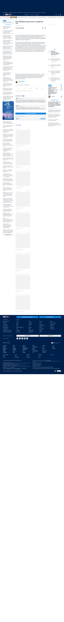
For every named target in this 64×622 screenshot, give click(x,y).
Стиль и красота (52, 249)
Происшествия (41, 252)
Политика (41, 251)
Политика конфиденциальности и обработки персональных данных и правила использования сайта (46, 295)
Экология (51, 252)
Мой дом (30, 254)
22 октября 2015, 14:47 (18, 25)
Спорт (51, 248)
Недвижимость (5, 12)
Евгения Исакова (21, 81)
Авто (17, 248)
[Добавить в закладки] (43, 28)
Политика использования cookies (37, 291)
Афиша (25, 12)
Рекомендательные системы (36, 292)
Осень (40, 249)
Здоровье (18, 258)
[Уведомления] (58, 14)
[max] (25, 265)
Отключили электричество (7, 22)
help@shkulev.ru (9, 295)
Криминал (30, 249)
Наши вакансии (5, 254)
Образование (31, 258)
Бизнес (17, 249)
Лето (29, 252)
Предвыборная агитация (7, 257)
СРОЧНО (4, 20)
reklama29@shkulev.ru (48, 287)
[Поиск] (56, 14)
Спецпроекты (52, 255)
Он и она (40, 248)
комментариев (20, 28)
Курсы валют (33, 12)
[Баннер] (13, 17)
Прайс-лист (5, 249)
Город (17, 252)
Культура (30, 251)
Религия (40, 257)
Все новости (8, 24)
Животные (18, 257)
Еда (17, 255)
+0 (42, 103)
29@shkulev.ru (13, 294)
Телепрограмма (20, 12)
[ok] (22, 265)
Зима (29, 248)
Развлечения (41, 255)
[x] (27, 265)
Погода (15, 12)
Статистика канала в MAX (7, 258)
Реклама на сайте (6, 248)
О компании (5, 251)
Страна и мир (52, 251)
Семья (40, 258)
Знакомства (11, 12)
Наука (30, 255)
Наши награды (5, 252)
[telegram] (17, 265)
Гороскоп (28, 12)
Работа (40, 254)
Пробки (32, 14)
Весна (17, 251)
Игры (39, 12)
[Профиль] (60, 14)
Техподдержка (5, 255)
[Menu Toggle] (3, 14)
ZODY (37, 12)
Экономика (52, 254)
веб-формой (18, 295)
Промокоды (43, 12)
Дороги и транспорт (19, 254)
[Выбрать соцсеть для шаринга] (45, 28)
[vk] (20, 265)
